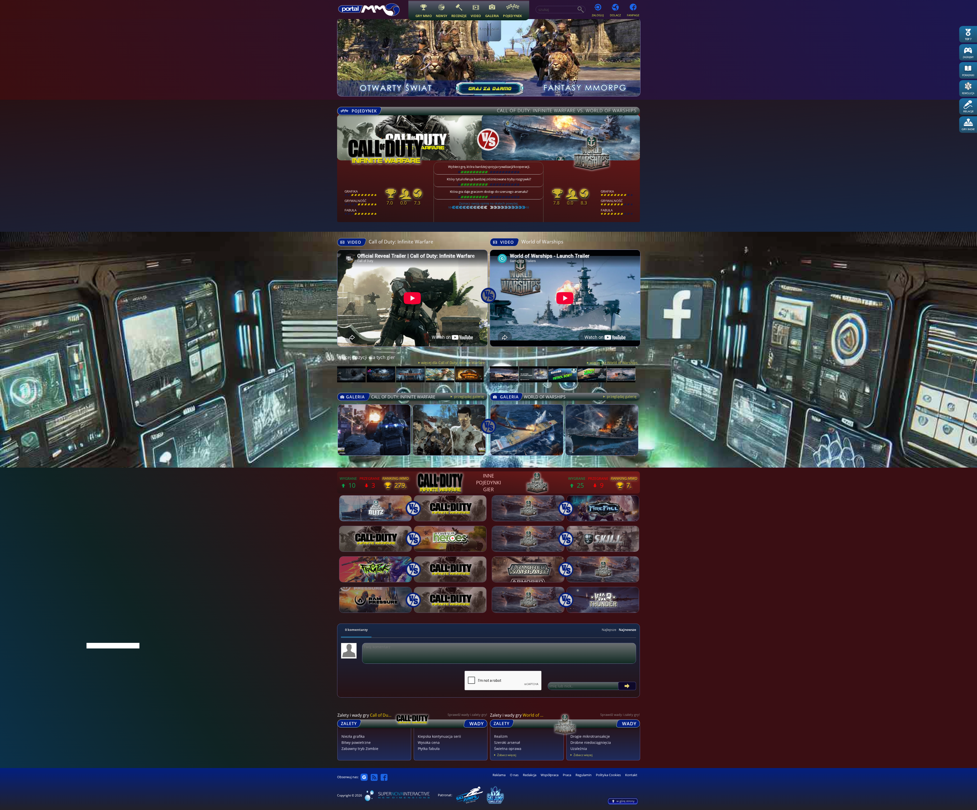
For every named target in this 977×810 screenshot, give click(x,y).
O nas (514, 775)
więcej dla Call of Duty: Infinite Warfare (453, 362)
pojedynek (512, 15)
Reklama (499, 775)
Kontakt (631, 775)
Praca (567, 775)
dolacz (615, 15)
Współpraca (549, 775)
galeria (492, 15)
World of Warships (542, 241)
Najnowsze (627, 629)
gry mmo (423, 15)
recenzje (459, 15)
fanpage (633, 15)
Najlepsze (609, 629)
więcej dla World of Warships (613, 362)
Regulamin (584, 775)
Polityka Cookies (608, 775)
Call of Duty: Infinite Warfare (401, 241)
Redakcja (529, 775)
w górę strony (625, 801)
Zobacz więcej (506, 755)
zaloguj (598, 15)
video (476, 15)
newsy (441, 15)
